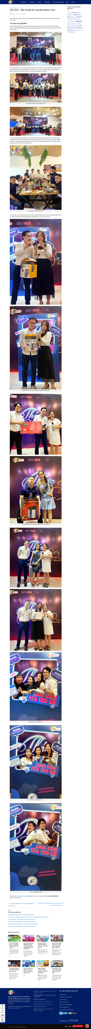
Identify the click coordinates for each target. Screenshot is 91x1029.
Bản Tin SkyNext (13, 8)
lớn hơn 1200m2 (76, 25)
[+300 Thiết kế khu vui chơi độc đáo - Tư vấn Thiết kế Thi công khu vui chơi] (13, 2)
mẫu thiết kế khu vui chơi (75, 30)
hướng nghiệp (69, 23)
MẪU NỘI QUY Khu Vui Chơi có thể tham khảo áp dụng (21, 914)
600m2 (69, 17)
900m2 (71, 19)
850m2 (68, 19)
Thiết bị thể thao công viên (65, 997)
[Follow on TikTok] (72, 1020)
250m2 (74, 12)
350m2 (68, 14)
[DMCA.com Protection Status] (73, 1013)
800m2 (79, 17)
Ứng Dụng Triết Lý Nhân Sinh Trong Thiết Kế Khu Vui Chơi (22, 919)
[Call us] (74, 1020)
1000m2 (75, 19)
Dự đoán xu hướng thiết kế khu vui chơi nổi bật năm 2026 (22, 926)
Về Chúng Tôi (23, 2)
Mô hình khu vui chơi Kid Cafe (66, 1004)
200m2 (71, 12)
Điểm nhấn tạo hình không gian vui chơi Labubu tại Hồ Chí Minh (23, 924)
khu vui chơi (76, 23)
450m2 (76, 14)
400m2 (72, 14)
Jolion (73, 23)
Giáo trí (79, 21)
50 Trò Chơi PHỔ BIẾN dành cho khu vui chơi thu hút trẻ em (23, 921)
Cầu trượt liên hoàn (63, 1002)
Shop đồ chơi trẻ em (64, 1007)
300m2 (78, 12)
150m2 (68, 12)
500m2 (80, 14)
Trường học (71, 32)
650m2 (72, 17)
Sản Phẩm (47, 2)
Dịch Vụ (39, 2)
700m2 (76, 17)
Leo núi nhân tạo (63, 999)
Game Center (73, 21)
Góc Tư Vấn (20, 8)
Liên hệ (73, 2)
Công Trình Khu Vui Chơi (58, 2)
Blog (67, 2)
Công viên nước (62, 994)
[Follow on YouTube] (77, 1020)
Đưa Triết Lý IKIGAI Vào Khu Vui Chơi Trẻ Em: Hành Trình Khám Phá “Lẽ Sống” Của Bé (29, 917)
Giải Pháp (32, 2)
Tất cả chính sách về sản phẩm (66, 1009)
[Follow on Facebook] (69, 1020)
